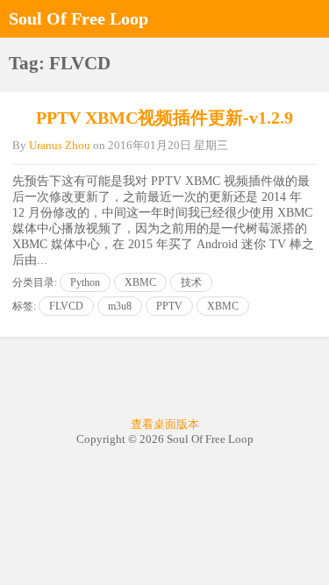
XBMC (140, 282)
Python (85, 282)
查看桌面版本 (165, 424)
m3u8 (120, 306)
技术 (191, 282)
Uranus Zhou (59, 145)
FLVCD (66, 306)
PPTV (169, 306)
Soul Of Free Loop (78, 18)
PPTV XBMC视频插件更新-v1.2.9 (164, 117)
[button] (311, 18)
